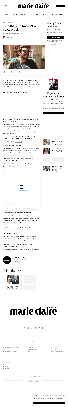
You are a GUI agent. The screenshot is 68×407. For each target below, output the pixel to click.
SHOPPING (45, 14)
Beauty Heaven (7, 366)
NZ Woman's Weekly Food (57, 351)
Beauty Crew (6, 368)
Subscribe (30, 334)
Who (29, 351)
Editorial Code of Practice (53, 334)
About (8, 334)
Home (4, 22)
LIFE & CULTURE (34, 14)
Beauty (23, 14)
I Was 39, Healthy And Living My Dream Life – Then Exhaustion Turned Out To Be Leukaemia (58, 142)
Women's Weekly (55, 347)
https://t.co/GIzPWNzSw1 (24, 138)
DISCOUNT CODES (57, 14)
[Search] (10, 5)
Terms (22, 334)
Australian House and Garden (11, 347)
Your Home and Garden (9, 353)
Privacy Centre (37, 399)
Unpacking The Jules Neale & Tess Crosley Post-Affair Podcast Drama (58, 150)
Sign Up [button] (60, 5)
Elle (4, 364)
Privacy (15, 334)
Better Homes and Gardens (10, 351)
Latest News (10, 22)
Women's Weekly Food (56, 349)
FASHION (14, 14)
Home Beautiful (7, 349)
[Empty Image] (46, 159)
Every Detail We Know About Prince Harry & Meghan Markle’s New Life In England (12, 287)
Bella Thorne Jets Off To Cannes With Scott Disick (24, 249)
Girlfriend (5, 370)
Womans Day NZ (32, 349)
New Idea (30, 353)
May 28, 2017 (18, 142)
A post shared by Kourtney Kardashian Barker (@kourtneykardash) (21, 208)
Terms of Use (54, 41)
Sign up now (56, 37)
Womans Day (31, 347)
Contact (39, 334)
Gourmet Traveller (56, 353)
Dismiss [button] (49, 402)
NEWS (6, 14)
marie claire (9, 37)
